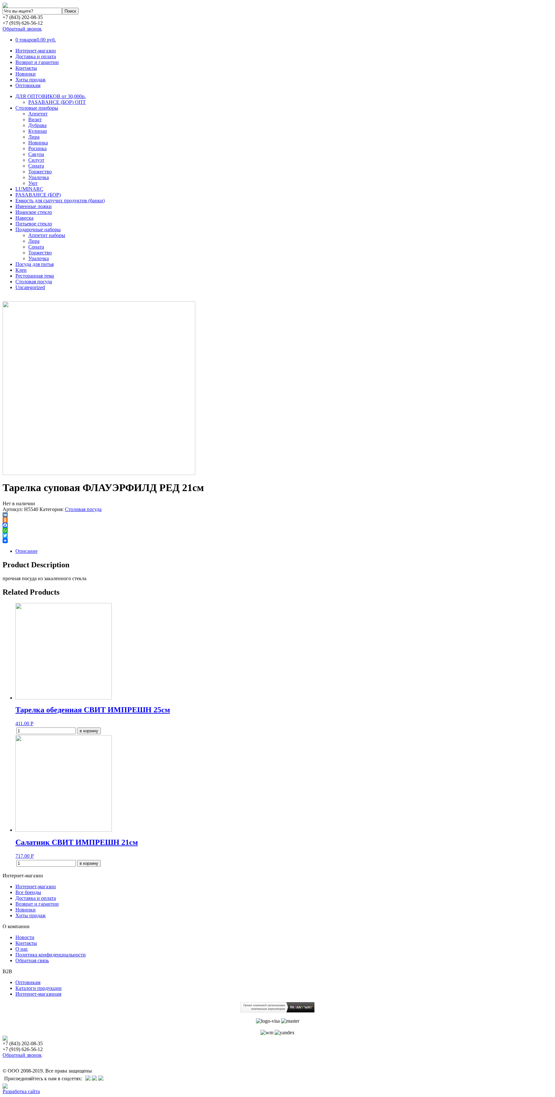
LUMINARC (29, 189)
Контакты (26, 68)
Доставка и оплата (35, 56)
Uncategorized (30, 287)
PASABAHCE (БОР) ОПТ (57, 102)
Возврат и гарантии (37, 62)
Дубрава (37, 125)
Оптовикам (27, 85)
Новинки (25, 74)
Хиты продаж (30, 79)
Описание (26, 551)
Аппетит (38, 113)
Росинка (37, 148)
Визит (35, 119)
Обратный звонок (22, 29)
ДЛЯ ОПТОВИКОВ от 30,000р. (50, 96)
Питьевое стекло (33, 223)
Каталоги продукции (38, 988)
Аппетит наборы (46, 235)
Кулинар (37, 131)
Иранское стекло (33, 212)
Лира (34, 137)
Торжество (40, 171)
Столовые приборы (36, 108)
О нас (21, 949)
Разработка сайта (21, 1091)
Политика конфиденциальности (50, 954)
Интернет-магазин (35, 50)
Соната (36, 166)
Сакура (36, 154)
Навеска (24, 218)
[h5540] (99, 473)
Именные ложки (33, 206)
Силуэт (36, 160)
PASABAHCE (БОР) (38, 194)
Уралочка (38, 177)
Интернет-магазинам (38, 994)
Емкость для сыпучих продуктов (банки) (60, 200)
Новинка (38, 142)
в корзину (89, 730)
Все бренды (28, 892)
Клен (21, 270)
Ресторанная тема (34, 276)
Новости (24, 937)
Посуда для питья (34, 264)
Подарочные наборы (38, 229)
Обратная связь (32, 960)
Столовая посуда (33, 281)
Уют (33, 183)
